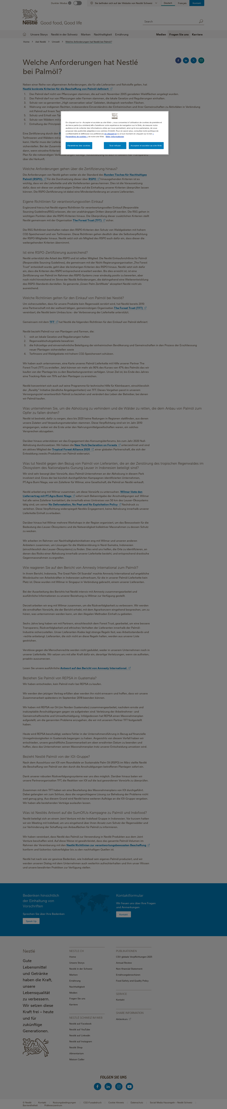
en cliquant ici (110, 133)
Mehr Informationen (115, 136)
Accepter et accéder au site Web (146, 145)
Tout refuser (115, 145)
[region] (115, 133)
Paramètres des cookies (78, 145)
